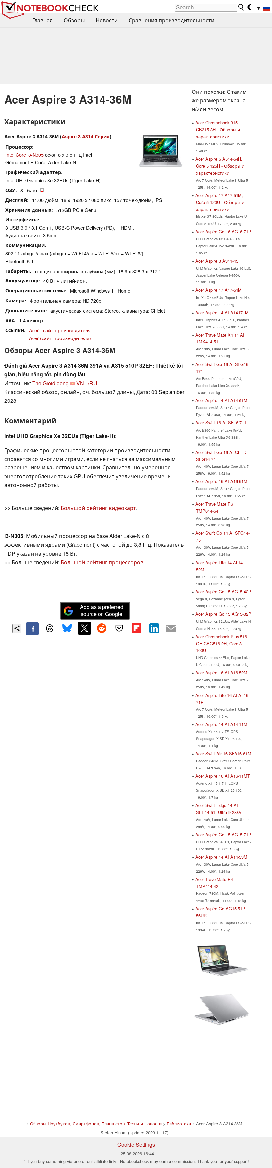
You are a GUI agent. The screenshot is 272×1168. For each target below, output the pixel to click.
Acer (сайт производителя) (60, 338)
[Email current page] (171, 628)
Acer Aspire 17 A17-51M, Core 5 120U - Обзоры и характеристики (219, 202)
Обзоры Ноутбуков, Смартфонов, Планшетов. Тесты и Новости (96, 1123)
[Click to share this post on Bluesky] (67, 628)
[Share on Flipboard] (136, 628)
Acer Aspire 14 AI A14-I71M (222, 312)
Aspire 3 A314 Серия (86, 136)
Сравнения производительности (171, 20)
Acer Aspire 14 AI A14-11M (221, 724)
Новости (107, 20)
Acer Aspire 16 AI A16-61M (221, 481)
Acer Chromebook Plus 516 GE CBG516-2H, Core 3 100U (221, 643)
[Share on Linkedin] (154, 628)
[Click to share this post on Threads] (49, 628)
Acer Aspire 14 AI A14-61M (221, 400)
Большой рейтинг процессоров (102, 562)
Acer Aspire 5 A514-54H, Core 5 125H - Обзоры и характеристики (219, 166)
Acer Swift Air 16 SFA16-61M (223, 753)
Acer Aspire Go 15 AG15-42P (223, 591)
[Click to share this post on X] (84, 628)
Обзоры (74, 20)
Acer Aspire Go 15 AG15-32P (223, 614)
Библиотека (179, 1123)
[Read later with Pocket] (119, 628)
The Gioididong (50, 383)
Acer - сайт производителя (60, 330)
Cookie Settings (136, 1144)
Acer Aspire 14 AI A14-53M (221, 857)
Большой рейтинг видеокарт (98, 508)
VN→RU (86, 383)
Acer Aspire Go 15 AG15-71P (223, 834)
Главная (42, 20)
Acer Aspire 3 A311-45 (216, 261)
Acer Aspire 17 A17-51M (218, 290)
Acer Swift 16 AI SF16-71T (221, 422)
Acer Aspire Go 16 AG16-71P (223, 231)
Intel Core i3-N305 (24, 154)
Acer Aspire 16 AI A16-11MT (222, 776)
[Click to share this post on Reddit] (102, 628)
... (264, 20)
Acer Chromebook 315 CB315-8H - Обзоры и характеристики (217, 129)
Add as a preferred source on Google (101, 610)
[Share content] (16, 628)
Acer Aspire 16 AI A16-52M (221, 672)
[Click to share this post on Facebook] (32, 628)
